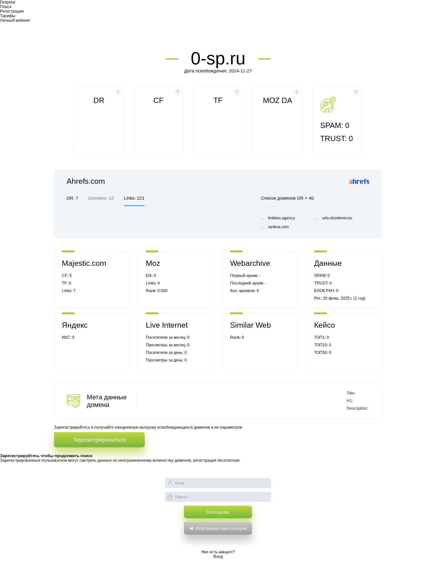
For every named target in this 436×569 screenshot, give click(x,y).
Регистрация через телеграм (221, 528)
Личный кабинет (15, 20)
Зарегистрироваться (99, 439)
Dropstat (7, 2)
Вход (218, 556)
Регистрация (12, 11)
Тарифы (7, 16)
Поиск (5, 7)
